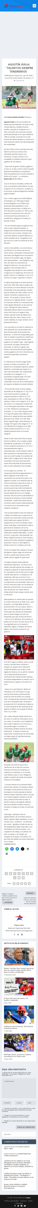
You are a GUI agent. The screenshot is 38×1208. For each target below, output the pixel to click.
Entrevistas (27, 78)
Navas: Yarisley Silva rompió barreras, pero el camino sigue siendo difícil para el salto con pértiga (19, 970)
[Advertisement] (19, 31)
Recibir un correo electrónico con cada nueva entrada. (18, 1121)
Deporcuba (18, 75)
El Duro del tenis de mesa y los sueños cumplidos (16, 999)
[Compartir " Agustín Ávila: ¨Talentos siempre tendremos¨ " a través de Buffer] (32, 873)
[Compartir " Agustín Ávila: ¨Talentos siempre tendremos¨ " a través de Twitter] (10, 873)
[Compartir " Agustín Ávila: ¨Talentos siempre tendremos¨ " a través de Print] (23, 878)
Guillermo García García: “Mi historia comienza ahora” (18, 1027)
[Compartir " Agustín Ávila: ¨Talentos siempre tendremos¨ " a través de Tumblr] (19, 873)
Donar (30, 1201)
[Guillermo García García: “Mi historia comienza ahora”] (19, 1014)
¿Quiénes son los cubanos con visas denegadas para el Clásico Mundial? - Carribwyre (18, 1162)
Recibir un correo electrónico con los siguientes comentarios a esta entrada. (15, 1116)
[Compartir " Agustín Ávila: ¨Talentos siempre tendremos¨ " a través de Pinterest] (23, 873)
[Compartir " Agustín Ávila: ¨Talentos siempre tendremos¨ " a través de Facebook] (6, 873)
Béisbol (19, 78)
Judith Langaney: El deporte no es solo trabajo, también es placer (18, 1166)
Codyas (28, 1198)
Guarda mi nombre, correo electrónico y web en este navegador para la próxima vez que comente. (18, 1109)
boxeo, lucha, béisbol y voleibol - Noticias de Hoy (16, 1185)
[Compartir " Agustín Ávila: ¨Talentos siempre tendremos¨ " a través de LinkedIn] (27, 873)
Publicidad (19, 1203)
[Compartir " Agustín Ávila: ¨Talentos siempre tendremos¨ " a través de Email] (19, 878)
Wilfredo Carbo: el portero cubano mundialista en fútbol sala (17, 1055)
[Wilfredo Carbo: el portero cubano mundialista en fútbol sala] (19, 1042)
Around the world (11, 78)
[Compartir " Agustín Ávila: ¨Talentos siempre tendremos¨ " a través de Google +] (15, 873)
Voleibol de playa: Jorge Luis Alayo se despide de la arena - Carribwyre (17, 1174)
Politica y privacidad (11, 1201)
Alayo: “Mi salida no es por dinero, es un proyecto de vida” (18, 1178)
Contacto (23, 1201)
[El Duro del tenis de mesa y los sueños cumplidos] (19, 986)
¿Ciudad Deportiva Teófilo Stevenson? (17, 1155)
